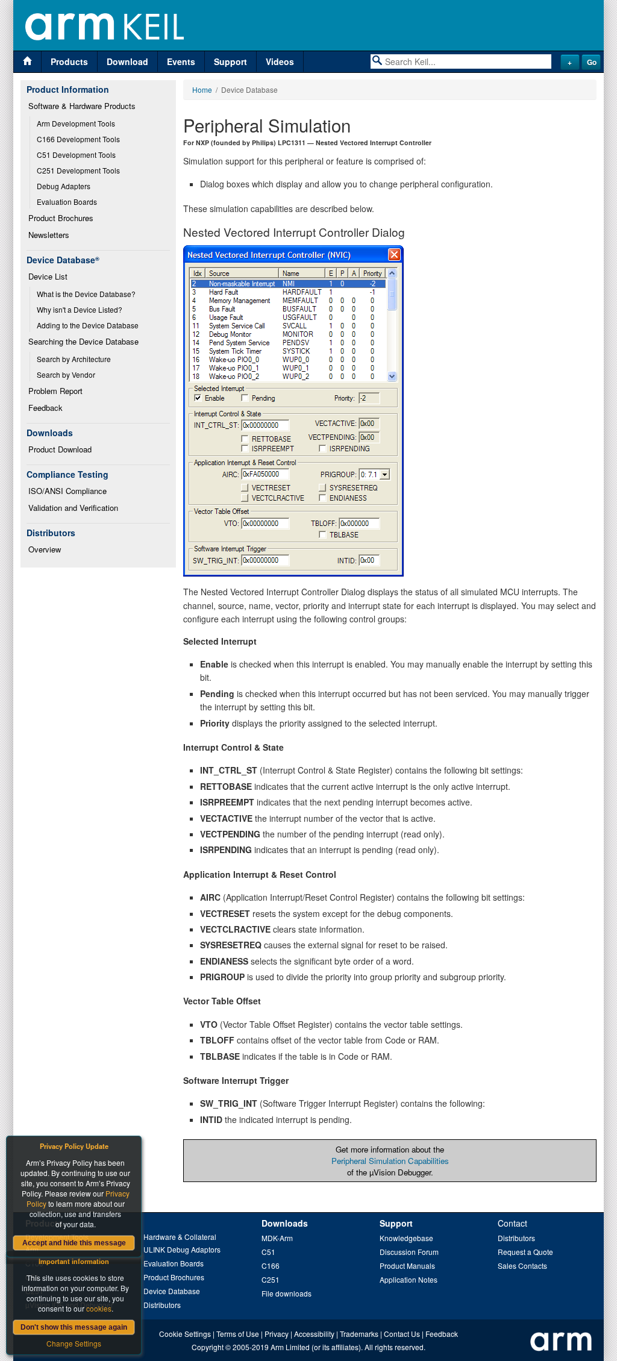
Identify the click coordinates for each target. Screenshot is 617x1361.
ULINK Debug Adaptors (182, 1249)
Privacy (277, 1333)
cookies (98, 1308)
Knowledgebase (406, 1238)
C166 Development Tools (78, 139)
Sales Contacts (522, 1265)
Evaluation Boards (67, 201)
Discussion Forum (409, 1252)
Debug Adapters (63, 186)
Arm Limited (290, 1347)
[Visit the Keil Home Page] (27, 61)
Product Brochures (60, 218)
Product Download (60, 449)
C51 (268, 1252)
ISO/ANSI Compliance (67, 490)
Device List (47, 276)
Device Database (171, 1291)
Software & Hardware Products (82, 105)
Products (69, 61)
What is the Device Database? (86, 294)
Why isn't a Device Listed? (79, 309)
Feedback (45, 407)
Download (127, 61)
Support (230, 61)
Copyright (208, 1347)
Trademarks (359, 1333)
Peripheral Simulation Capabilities (390, 1160)
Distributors (162, 1305)
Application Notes (408, 1279)
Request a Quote (525, 1252)
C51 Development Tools (76, 154)
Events (181, 61)
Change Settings (73, 1343)
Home (202, 89)
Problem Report (55, 390)
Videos (280, 61)
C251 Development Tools (78, 170)
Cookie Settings (185, 1333)
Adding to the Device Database (88, 325)
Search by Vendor (66, 374)
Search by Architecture (74, 359)
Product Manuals (407, 1265)
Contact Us (402, 1333)
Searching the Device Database (83, 341)
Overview (44, 549)
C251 (271, 1279)
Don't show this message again (73, 1327)
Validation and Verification (73, 507)
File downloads (287, 1293)
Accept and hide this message (74, 1243)
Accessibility (314, 1333)
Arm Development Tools (76, 123)
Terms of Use (237, 1333)
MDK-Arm (277, 1238)
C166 (271, 1265)
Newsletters (48, 234)
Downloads (285, 1223)
